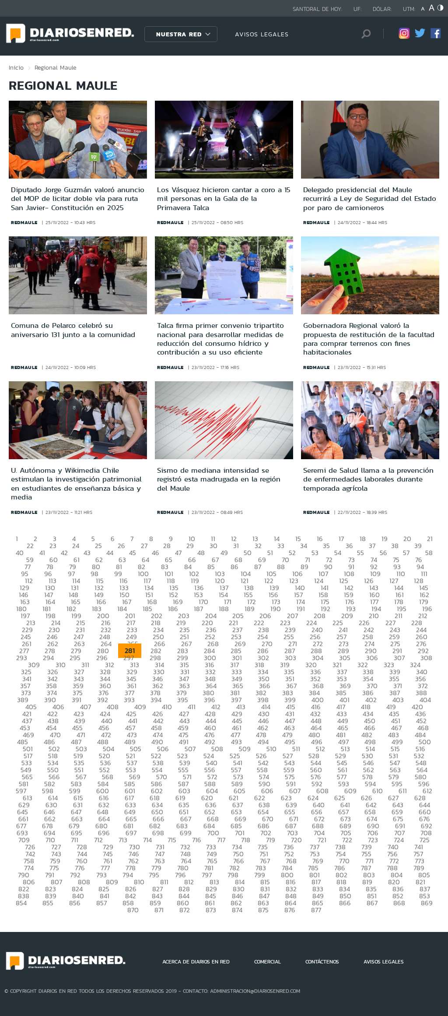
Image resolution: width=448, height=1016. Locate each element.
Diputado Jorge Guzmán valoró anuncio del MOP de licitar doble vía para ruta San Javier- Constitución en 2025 (77, 198)
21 (430, 538)
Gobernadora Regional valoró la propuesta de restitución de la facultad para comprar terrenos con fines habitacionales (368, 338)
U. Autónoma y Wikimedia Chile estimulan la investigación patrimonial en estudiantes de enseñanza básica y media (76, 483)
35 (326, 545)
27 (144, 545)
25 (98, 545)
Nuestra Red (179, 34)
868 (399, 902)
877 (316, 909)
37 (372, 545)
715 (172, 839)
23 (52, 545)
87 (257, 566)
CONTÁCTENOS (322, 962)
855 (47, 902)
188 (224, 608)
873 (211, 909)
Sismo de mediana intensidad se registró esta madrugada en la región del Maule (218, 479)
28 (167, 545)
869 (427, 902)
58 (429, 552)
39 (418, 545)
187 (198, 608)
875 (263, 909)
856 (74, 902)
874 (237, 909)
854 (21, 902)
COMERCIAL (267, 962)
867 (372, 902)
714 (147, 839)
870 (133, 909)
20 (407, 538)
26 (121, 545)
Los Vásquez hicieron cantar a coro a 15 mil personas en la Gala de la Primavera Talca (223, 198)
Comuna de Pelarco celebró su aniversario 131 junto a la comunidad (73, 329)
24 (75, 545)
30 (213, 545)
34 (303, 545)
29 (190, 545)
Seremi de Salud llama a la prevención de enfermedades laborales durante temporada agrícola (368, 479)
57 (406, 552)
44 (109, 552)
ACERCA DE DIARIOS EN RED (196, 962)
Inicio (16, 67)
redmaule (24, 222)
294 (48, 657)
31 (236, 545)
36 (349, 545)
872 (184, 909)
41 (42, 552)
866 (345, 902)
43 (87, 552)
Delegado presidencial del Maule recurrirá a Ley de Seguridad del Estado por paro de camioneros (369, 198)
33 (280, 545)
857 (101, 902)
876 (289, 909)
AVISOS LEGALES (262, 34)
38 (395, 545)
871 (159, 909)
